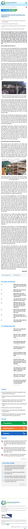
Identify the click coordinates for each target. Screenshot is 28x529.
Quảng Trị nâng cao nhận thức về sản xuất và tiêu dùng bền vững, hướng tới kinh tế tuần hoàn (13, 400)
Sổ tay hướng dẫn (7, 423)
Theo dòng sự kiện (8, 463)
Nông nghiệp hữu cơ (7, 275)
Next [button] (26, 492)
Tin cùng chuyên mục (8, 281)
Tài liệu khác (6, 433)
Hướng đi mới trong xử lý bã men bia (10, 23)
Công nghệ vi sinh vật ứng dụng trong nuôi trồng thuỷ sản (14, 26)
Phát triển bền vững (16, 275)
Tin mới (3, 389)
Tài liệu (3, 419)
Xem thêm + (23, 458)
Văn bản (4, 438)
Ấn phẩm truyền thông (8, 428)
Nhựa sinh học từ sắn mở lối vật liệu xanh (12, 407)
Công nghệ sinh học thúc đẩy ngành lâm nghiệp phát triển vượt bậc (13, 21)
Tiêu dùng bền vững (8, 10)
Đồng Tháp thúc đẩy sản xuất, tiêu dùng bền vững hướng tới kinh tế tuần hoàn (13, 393)
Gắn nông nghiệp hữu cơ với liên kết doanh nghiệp (13, 29)
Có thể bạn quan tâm (8, 326)
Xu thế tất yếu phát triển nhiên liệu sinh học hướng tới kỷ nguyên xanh (14, 480)
